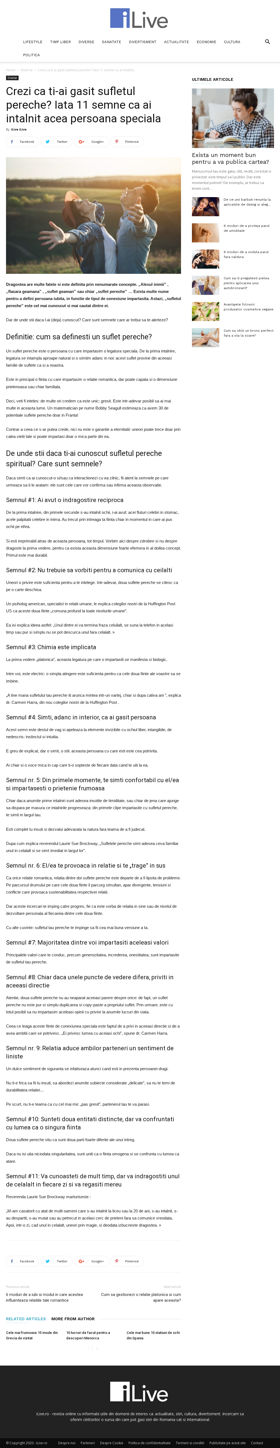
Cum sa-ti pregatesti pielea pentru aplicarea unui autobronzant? (246, 283)
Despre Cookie (111, 1443)
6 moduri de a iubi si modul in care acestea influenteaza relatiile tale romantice (44, 1297)
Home (11, 70)
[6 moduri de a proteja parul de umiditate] (205, 232)
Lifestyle (32, 42)
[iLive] (140, 18)
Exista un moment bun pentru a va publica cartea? (230, 158)
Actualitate (176, 42)
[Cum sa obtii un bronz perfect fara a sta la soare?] (205, 337)
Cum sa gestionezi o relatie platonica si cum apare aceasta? (141, 1297)
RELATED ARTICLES (26, 1318)
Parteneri (88, 1443)
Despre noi (66, 1443)
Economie (206, 42)
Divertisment (142, 42)
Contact (257, 1443)
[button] (267, 42)
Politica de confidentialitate (150, 1443)
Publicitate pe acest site (227, 1443)
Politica (31, 55)
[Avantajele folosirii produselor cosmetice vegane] (205, 311)
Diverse (86, 42)
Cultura (232, 42)
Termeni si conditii (190, 1443)
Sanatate (111, 42)
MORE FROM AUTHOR (73, 1318)
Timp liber (60, 42)
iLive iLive (19, 129)
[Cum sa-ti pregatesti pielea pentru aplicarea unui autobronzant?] (205, 285)
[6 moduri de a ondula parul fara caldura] (205, 259)
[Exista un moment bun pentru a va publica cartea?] (233, 118)
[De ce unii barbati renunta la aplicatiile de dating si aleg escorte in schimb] (205, 206)
